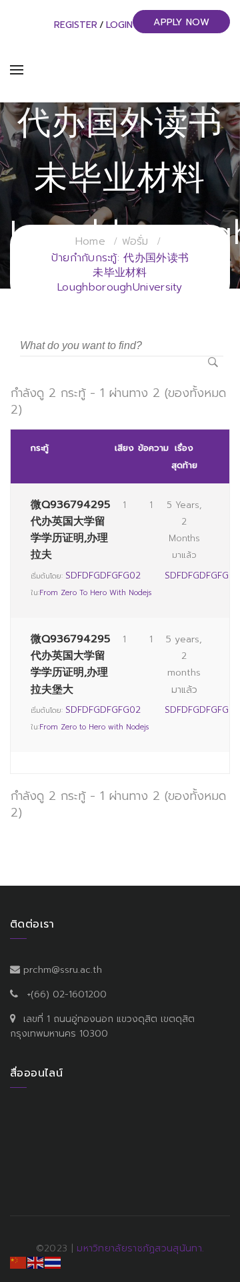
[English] (36, 1262)
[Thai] (53, 1262)
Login (119, 25)
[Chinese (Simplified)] (18, 1262)
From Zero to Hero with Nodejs (95, 592)
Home (90, 241)
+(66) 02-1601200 (67, 994)
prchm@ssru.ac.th (62, 970)
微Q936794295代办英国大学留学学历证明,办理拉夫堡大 (70, 664)
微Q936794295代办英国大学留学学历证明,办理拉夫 (70, 530)
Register (75, 25)
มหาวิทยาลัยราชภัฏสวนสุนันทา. (140, 1248)
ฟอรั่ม (135, 241)
